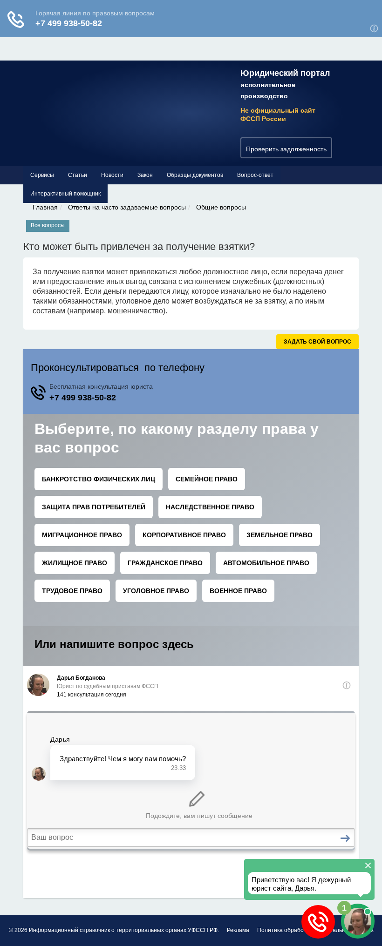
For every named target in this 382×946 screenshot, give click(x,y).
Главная (45, 207)
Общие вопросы (221, 207)
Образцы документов (195, 175)
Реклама (238, 930)
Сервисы (42, 175)
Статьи (77, 175)
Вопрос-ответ (255, 175)
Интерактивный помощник (65, 193)
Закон (145, 175)
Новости (112, 175)
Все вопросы (48, 225)
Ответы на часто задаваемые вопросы (127, 207)
